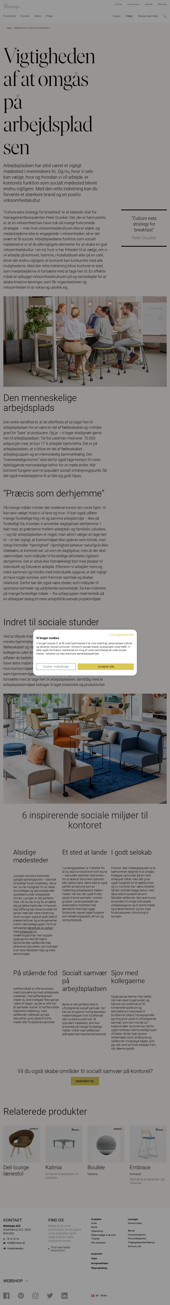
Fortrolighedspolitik (121, 634)
